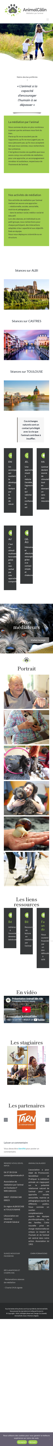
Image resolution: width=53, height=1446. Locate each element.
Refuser (33, 1442)
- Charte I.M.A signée (13, 1287)
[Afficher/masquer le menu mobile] (47, 19)
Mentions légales (33, 1316)
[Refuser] (49, 1439)
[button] (6, 1120)
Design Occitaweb (40, 1313)
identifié (22, 1148)
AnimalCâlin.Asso (20, 1316)
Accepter (22, 1442)
